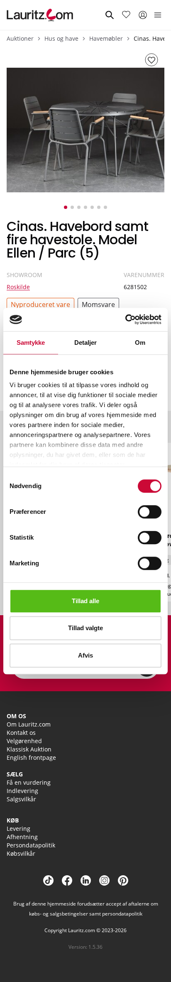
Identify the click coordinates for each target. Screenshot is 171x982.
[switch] (149, 511)
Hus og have (61, 38)
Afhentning (22, 837)
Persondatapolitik (31, 845)
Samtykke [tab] (31, 342)
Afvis (85, 655)
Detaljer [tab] (85, 342)
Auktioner (20, 38)
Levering (18, 828)
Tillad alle (85, 600)
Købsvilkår (21, 853)
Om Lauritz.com (29, 724)
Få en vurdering (29, 782)
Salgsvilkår (21, 799)
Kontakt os (21, 732)
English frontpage (31, 757)
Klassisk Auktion (29, 749)
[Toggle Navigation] (157, 15)
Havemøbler (106, 38)
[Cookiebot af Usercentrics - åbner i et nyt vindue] (125, 319)
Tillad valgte (85, 627)
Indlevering (22, 791)
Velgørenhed (24, 741)
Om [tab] (140, 342)
